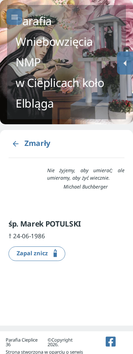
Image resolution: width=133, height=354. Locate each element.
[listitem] (111, 341)
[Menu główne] (14, 17)
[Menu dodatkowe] (125, 63)
